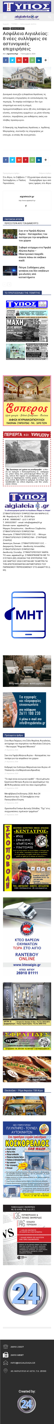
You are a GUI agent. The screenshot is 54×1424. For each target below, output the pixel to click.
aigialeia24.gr (12, 54)
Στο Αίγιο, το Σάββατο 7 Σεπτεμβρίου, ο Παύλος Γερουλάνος (14, 180)
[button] (50, 17)
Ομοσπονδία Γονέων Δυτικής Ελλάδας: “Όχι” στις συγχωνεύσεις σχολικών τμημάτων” (27, 810)
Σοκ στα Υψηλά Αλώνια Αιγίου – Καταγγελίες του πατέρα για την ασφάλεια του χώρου (27, 757)
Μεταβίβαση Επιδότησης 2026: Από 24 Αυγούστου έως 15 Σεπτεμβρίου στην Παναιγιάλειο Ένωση (22, 797)
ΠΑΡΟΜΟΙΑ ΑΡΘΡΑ (13, 219)
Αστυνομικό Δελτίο (28, 24)
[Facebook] (27, 206)
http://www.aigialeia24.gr (27, 200)
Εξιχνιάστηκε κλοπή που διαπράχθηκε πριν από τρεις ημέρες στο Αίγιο (39, 180)
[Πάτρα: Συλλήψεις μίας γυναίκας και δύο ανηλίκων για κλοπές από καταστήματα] (10, 271)
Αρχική (6, 24)
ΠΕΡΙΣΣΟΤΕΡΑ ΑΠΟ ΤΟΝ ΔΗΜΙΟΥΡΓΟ (21, 223)
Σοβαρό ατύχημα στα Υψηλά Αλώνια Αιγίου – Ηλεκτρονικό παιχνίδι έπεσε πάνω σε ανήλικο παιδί (35, 254)
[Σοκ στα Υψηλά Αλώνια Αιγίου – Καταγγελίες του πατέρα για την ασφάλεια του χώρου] (10, 234)
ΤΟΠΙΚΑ (14, 24)
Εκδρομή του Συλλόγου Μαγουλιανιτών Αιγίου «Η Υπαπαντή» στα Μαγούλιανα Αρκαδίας (27, 768)
